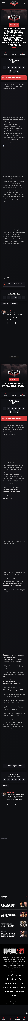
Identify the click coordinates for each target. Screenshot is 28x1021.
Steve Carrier (6, 48)
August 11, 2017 (8, 498)
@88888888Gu (8, 655)
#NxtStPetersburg (12, 489)
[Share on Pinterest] (15, 297)
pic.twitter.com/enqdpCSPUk (12, 661)
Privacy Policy (20, 991)
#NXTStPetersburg (9, 583)
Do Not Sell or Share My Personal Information (14, 1003)
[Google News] (12, 67)
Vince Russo (14, 303)
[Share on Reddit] (19, 297)
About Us (15, 987)
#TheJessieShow (8, 679)
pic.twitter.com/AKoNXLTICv (12, 683)
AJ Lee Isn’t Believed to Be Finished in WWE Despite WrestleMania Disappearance (8, 935)
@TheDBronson (8, 677)
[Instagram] (10, 71)
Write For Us (19, 983)
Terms (14, 995)
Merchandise (7, 987)
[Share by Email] (23, 297)
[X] (8, 67)
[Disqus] (14, 862)
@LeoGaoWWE (8, 659)
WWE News (14, 24)
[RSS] (20, 979)
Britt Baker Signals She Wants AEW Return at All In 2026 (9, 915)
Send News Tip (9, 983)
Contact (22, 987)
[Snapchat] (14, 71)
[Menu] (3, 3)
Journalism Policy (8, 991)
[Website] (8, 323)
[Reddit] (17, 71)
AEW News (3, 902)
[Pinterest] (19, 67)
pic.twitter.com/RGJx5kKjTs (12, 585)
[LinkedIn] (15, 67)
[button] (25, 3)
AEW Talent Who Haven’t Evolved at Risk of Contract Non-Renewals (8, 925)
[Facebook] (4, 67)
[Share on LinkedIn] (12, 297)
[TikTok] (16, 979)
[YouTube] (23, 67)
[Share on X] (8, 297)
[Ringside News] (14, 3)
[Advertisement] (14, 216)
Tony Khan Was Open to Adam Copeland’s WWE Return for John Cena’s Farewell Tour (8, 905)
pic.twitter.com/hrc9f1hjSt (11, 491)
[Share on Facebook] (4, 297)
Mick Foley (5, 303)
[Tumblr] (24, 975)
